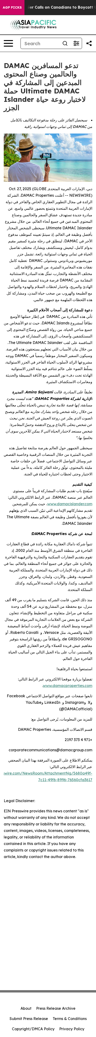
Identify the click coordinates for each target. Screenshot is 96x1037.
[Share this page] (89, 43)
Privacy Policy (71, 1029)
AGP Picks (12, 7)
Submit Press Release (29, 1018)
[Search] (65, 43)
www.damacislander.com (69, 503)
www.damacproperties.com (67, 685)
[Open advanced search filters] (76, 43)
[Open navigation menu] (8, 43)
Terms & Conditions (70, 1018)
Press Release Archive (55, 1008)
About (26, 1008)
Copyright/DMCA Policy (33, 1029)
